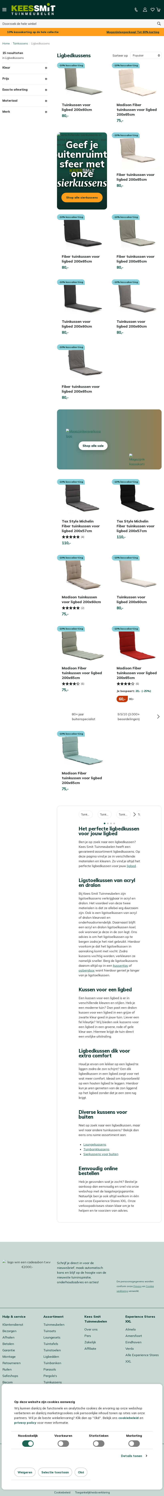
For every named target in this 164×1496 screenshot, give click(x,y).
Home (6, 43)
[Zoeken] (159, 23)
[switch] (63, 1443)
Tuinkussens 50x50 (106, 814)
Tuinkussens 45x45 (87, 814)
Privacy (137, 1286)
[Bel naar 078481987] (136, 9)
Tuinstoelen (52, 1350)
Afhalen (8, 1337)
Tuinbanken (52, 1363)
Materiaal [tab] (9, 100)
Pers (87, 1336)
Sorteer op (120, 55)
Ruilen (7, 1369)
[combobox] (77, 23)
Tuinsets (49, 1331)
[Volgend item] (158, 716)
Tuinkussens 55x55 (125, 814)
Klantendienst (12, 1325)
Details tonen (131, 1456)
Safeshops (10, 1376)
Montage (9, 1357)
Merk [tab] (6, 111)
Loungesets (51, 1337)
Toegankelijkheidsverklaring (92, 1492)
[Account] (145, 9)
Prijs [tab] (5, 78)
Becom (7, 1382)
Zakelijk (90, 1342)
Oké (81, 1472)
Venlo (129, 1349)
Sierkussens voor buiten (100, 1154)
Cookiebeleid (62, 1492)
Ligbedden (51, 1357)
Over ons (91, 1329)
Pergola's (50, 1376)
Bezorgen (9, 1331)
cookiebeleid (128, 1418)
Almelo (130, 1329)
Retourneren (11, 1363)
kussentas (120, 966)
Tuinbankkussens (96, 1149)
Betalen (8, 1344)
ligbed (131, 866)
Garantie (8, 1350)
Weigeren (25, 1472)
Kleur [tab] (6, 67)
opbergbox (87, 970)
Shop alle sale (93, 446)
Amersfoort (133, 1336)
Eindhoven (133, 1342)
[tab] (104, 823)
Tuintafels (50, 1344)
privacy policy (25, 1423)
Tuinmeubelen (53, 1325)
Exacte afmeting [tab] (15, 89)
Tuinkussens (20, 43)
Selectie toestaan (55, 1472)
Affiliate (90, 1349)
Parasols (49, 1369)
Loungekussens (94, 1144)
